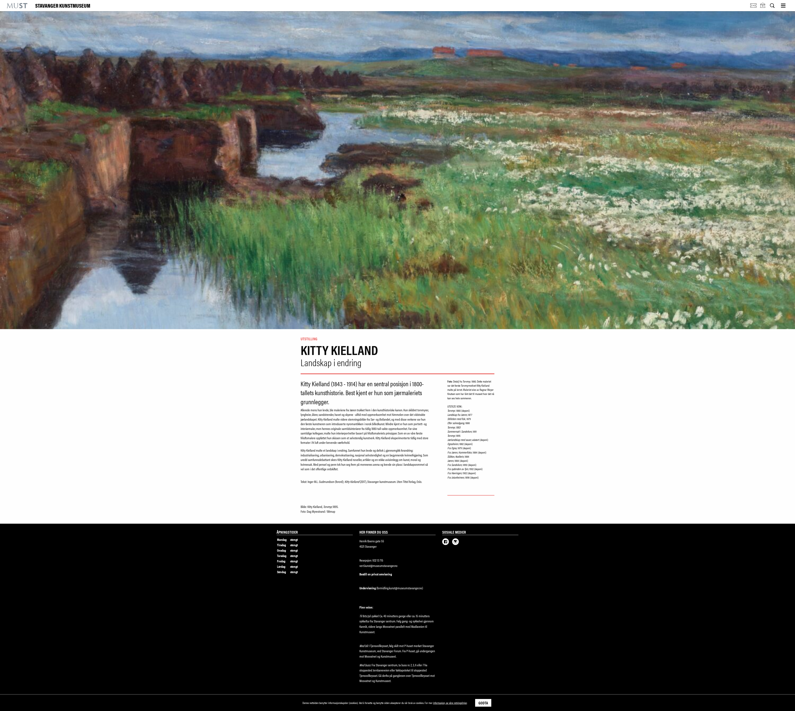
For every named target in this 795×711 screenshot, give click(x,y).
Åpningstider (287, 532)
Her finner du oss (373, 532)
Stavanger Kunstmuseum (62, 5)
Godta (483, 703)
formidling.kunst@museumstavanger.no (399, 588)
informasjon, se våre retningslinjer (450, 703)
